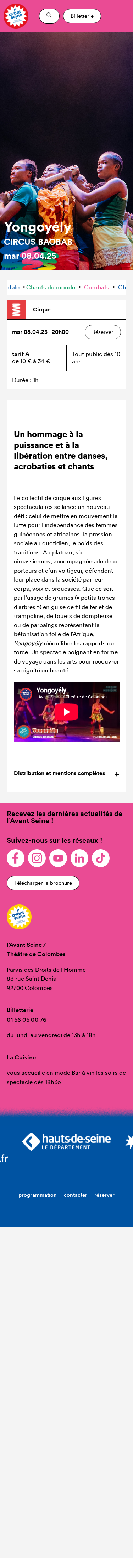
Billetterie (82, 15)
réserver (104, 1194)
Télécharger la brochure (43, 882)
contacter (75, 1194)
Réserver (102, 332)
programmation (37, 1194)
